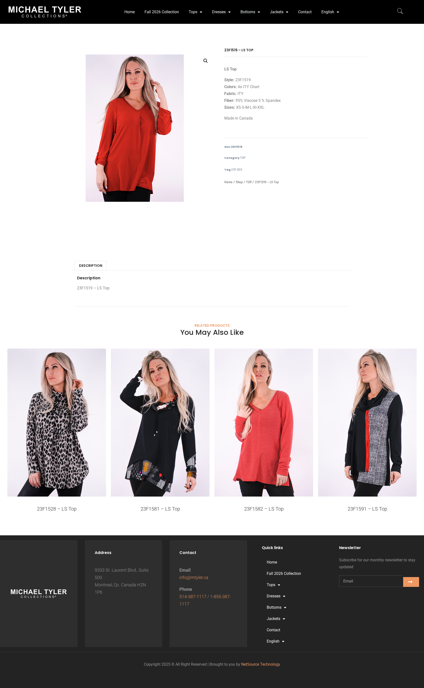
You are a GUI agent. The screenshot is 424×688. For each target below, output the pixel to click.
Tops (193, 12)
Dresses (219, 12)
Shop (239, 182)
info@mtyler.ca (193, 577)
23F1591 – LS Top (367, 509)
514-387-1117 (192, 596)
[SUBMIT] (411, 582)
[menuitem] (330, 12)
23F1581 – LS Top (160, 509)
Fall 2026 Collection (162, 12)
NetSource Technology (260, 664)
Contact (305, 12)
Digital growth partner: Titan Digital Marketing (212, 682)
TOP (243, 158)
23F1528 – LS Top (57, 509)
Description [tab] (90, 265)
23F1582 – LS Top (264, 509)
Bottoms (247, 12)
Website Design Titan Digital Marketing (212, 675)
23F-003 (236, 169)
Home (129, 12)
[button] (205, 60)
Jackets (276, 12)
